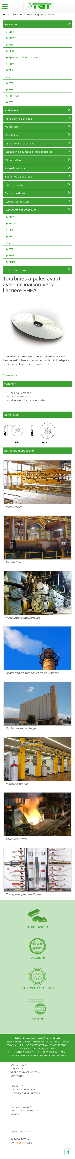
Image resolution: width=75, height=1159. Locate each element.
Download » (10, 375)
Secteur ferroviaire (16, 270)
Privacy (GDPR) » (20, 1131)
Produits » (17, 1085)
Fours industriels (15, 193)
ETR (11, 76)
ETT (11, 83)
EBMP (12, 38)
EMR (11, 51)
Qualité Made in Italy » (24, 1110)
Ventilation (11, 135)
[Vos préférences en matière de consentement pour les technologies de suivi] (68, 1152)
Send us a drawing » (23, 1089)
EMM (11, 70)
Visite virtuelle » (21, 1106)
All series (11, 24)
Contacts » (17, 1075)
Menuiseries (12, 126)
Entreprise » (18, 1064)
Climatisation (13, 160)
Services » (17, 1068)
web (23, 1142)
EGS (11, 44)
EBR (11, 31)
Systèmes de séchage (18, 176)
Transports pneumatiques (27, 14)
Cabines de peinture (17, 201)
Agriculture (11, 110)
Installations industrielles (20, 143)
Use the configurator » (25, 1093)
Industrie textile (14, 184)
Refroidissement (15, 168)
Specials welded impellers (24, 57)
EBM (11, 63)
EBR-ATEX (15, 95)
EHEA (12, 89)
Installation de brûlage (18, 118)
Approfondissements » (25, 1072)
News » (15, 1114)
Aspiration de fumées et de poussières (28, 151)
